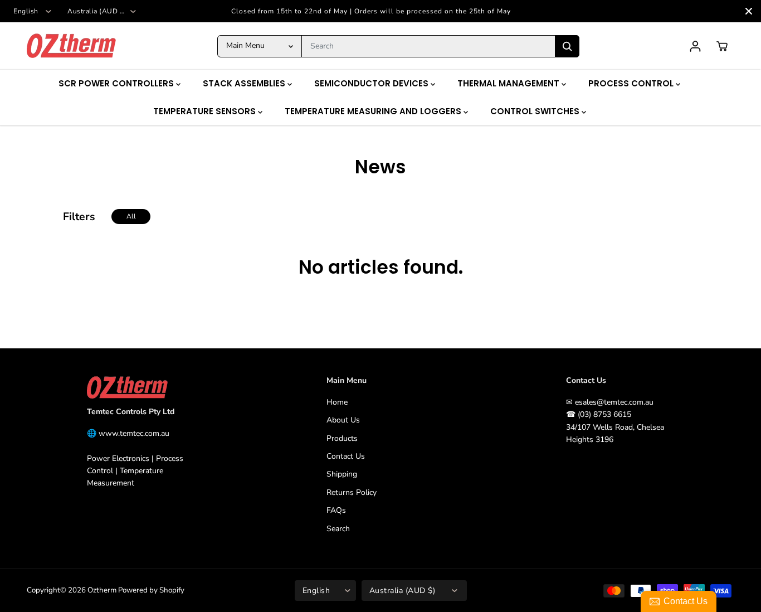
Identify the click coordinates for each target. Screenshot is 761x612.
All (131, 216)
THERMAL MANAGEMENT (509, 83)
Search (338, 528)
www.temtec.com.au (134, 433)
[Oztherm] (71, 46)
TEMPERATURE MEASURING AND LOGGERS (374, 111)
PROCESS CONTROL (632, 83)
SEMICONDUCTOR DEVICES (372, 83)
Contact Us (345, 456)
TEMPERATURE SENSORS (205, 111)
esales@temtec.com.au (614, 402)
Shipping (341, 474)
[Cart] (722, 46)
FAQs (336, 510)
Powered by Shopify (151, 590)
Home (337, 402)
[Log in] (695, 46)
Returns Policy (351, 492)
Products (342, 438)
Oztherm (101, 590)
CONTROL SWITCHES (536, 111)
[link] (141, 387)
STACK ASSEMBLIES (245, 83)
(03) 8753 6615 (604, 414)
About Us (343, 420)
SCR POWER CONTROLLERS (117, 83)
